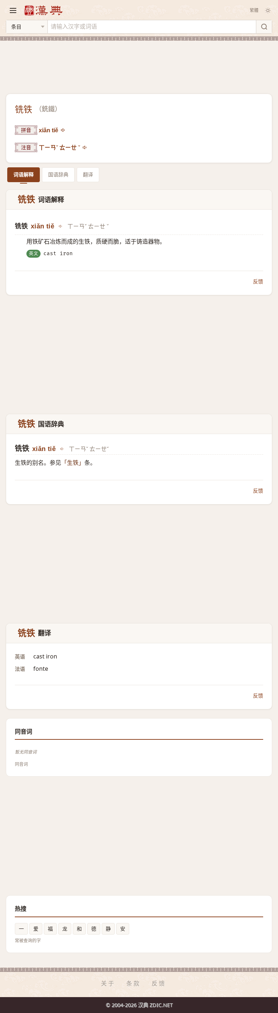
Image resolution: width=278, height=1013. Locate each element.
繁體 (254, 10)
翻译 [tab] (88, 174)
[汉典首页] (43, 10)
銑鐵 (48, 109)
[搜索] (264, 26)
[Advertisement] (139, 63)
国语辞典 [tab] (58, 174)
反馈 (258, 281)
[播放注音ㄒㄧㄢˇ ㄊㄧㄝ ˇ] (85, 147)
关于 (108, 983)
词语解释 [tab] (23, 174)
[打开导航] (13, 10)
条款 (133, 983)
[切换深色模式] (268, 10)
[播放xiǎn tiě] (63, 130)
